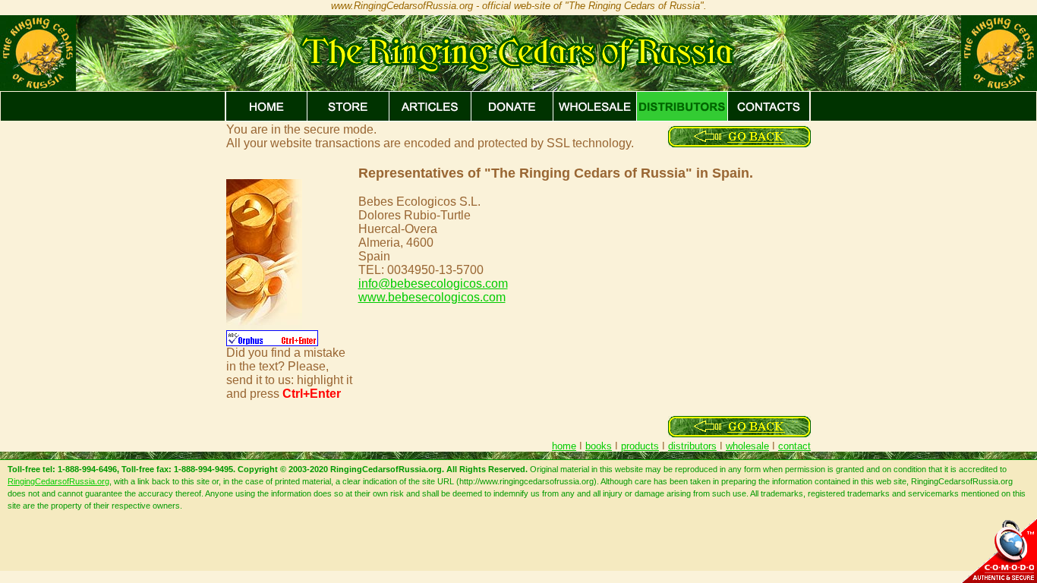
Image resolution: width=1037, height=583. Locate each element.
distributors (692, 446)
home (564, 446)
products (640, 446)
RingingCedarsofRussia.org (58, 481)
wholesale (747, 446)
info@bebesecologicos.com (433, 283)
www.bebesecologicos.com (432, 297)
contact (794, 446)
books (598, 446)
